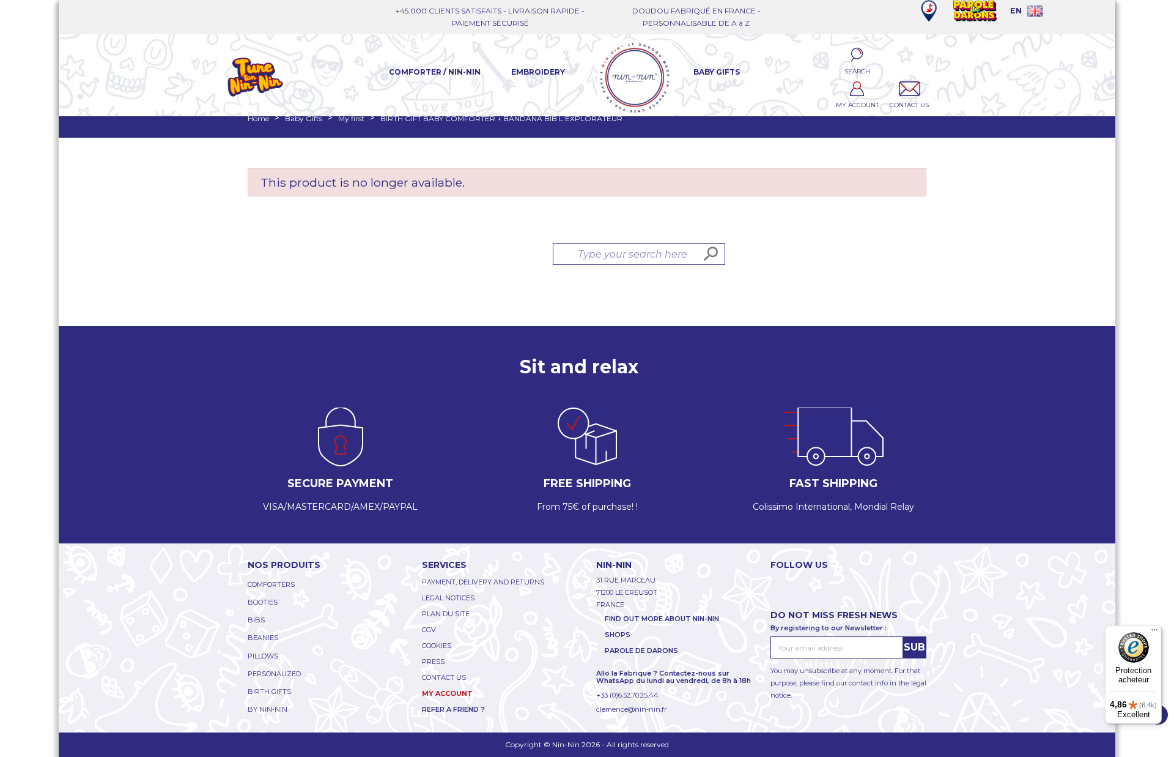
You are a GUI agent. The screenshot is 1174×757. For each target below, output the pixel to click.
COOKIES (436, 645)
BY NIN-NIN (267, 709)
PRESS (433, 661)
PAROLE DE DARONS (641, 650)
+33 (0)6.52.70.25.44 (627, 695)
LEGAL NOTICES (448, 598)
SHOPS (617, 634)
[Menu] (1154, 632)
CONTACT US (444, 677)
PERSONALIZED (274, 673)
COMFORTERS (271, 584)
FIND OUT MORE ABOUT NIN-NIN (662, 618)
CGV (429, 629)
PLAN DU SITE (446, 614)
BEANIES (263, 637)
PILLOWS (263, 656)
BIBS (256, 620)
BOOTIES (263, 602)
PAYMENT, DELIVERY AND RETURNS (483, 582)
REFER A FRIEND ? (453, 709)
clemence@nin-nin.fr (631, 709)
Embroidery (538, 71)
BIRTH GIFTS (269, 691)
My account (447, 693)
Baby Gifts (716, 71)
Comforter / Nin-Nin (435, 71)
